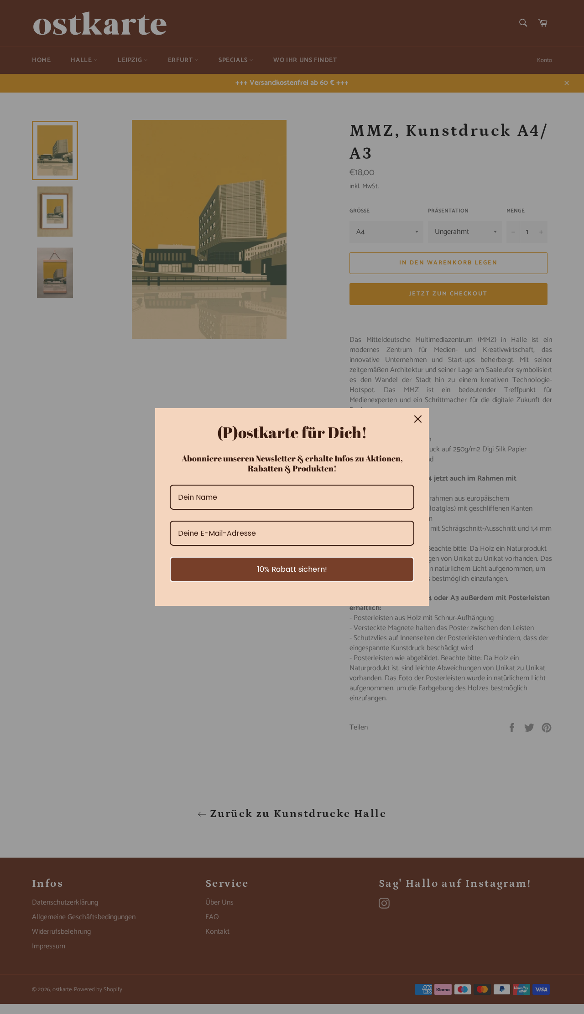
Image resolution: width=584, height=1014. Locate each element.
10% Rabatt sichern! (292, 569)
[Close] (418, 419)
